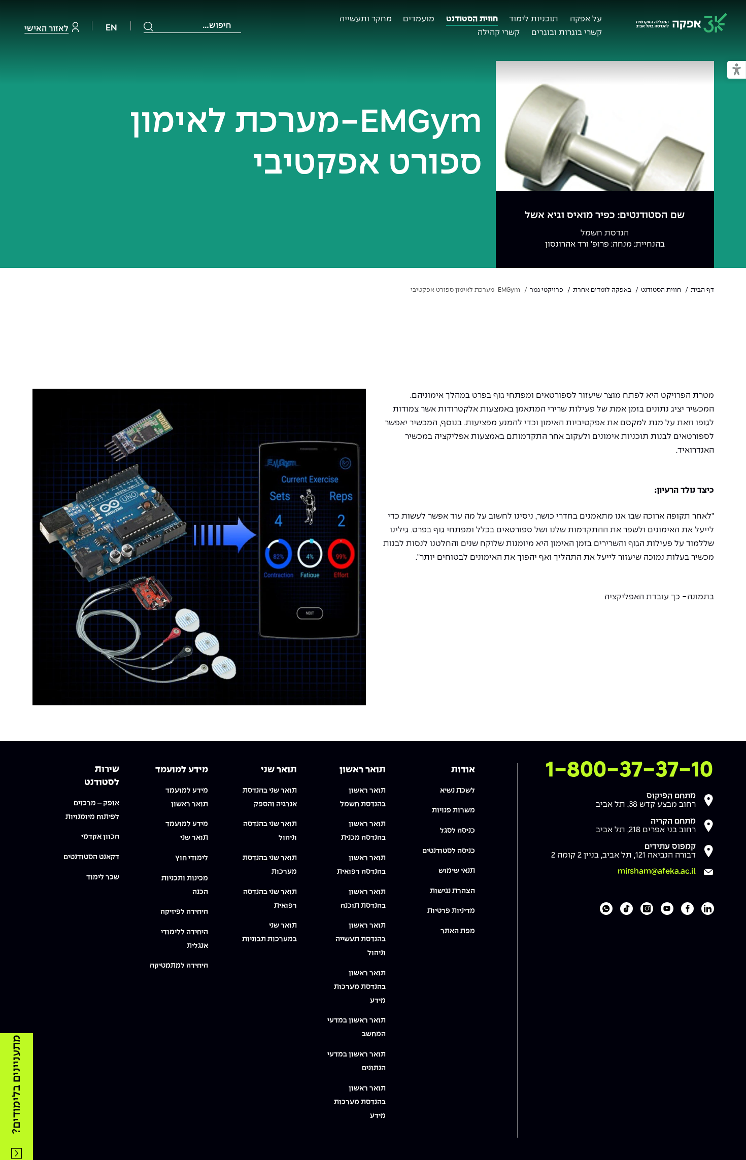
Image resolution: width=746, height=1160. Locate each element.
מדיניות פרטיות (451, 910)
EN (111, 28)
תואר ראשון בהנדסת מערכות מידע (360, 987)
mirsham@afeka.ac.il (657, 871)
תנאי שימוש (456, 870)
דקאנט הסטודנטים (91, 857)
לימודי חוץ (191, 858)
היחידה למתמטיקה (179, 965)
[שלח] (149, 26)
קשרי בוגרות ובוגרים (566, 33)
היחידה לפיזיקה (184, 911)
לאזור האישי (46, 28)
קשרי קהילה (499, 33)
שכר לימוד (102, 877)
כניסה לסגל (457, 830)
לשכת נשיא (457, 790)
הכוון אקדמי (100, 836)
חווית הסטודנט (472, 19)
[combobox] (192, 26)
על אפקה (586, 19)
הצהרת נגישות (452, 891)
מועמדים (418, 19)
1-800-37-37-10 (629, 770)
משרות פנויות (453, 810)
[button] (736, 70)
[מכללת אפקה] (681, 24)
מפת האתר (457, 931)
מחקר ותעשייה (366, 19)
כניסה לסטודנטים (448, 851)
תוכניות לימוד (533, 19)
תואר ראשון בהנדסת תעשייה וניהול (360, 939)
